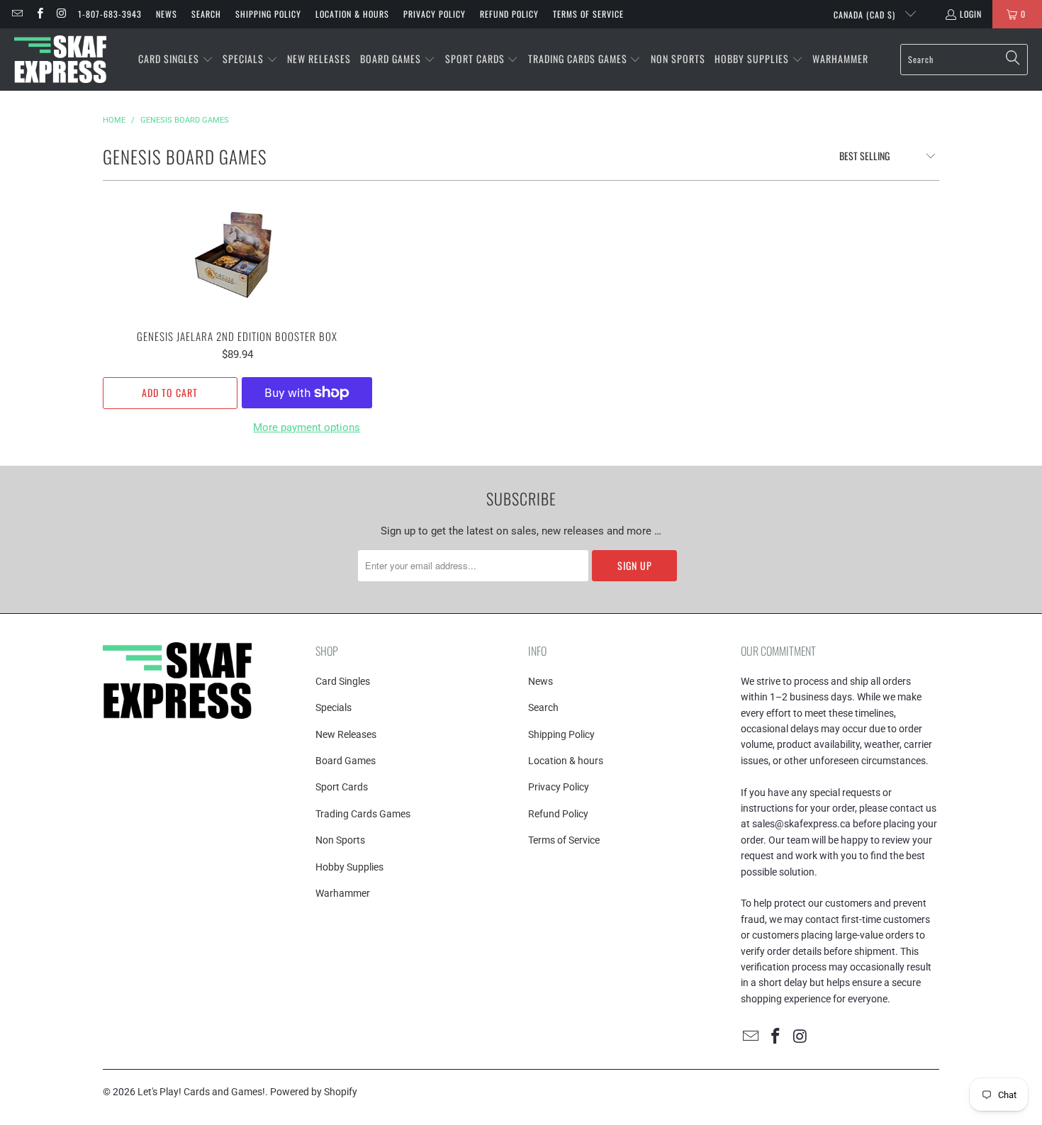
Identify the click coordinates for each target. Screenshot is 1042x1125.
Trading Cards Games (362, 813)
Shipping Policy (268, 14)
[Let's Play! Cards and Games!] (60, 59)
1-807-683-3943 (110, 14)
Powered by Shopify (313, 1091)
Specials (333, 707)
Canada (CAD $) (866, 15)
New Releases (345, 734)
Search (206, 14)
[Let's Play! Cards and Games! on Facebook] (39, 14)
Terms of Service (588, 14)
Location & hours (352, 14)
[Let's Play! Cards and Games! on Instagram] (61, 14)
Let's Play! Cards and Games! (201, 1091)
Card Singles (342, 681)
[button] (175, 59)
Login (971, 14)
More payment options (306, 427)
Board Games (345, 760)
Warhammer (342, 893)
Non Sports (340, 840)
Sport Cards (341, 787)
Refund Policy (509, 14)
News (166, 14)
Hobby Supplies (349, 867)
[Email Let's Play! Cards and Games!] (17, 14)
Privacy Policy (434, 14)
